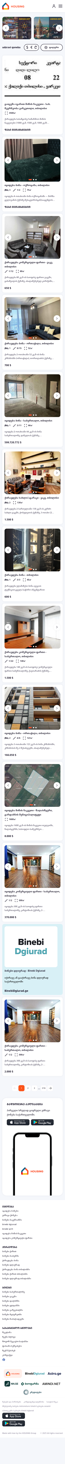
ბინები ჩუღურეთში (12, 1314)
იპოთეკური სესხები (11, 1411)
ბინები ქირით (9, 1251)
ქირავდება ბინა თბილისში (16, 1269)
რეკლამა (6, 1332)
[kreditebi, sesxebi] (32, 1392)
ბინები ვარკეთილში (12, 1310)
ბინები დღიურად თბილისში (16, 1278)
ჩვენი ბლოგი (9, 1337)
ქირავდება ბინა (10, 1260)
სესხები (40, 1406)
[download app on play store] (42, 1122)
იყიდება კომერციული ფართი (17, 1238)
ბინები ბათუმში (10, 1256)
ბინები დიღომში (10, 1301)
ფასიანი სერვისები (12, 1346)
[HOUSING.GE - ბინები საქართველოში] (13, 1373)
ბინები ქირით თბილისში (15, 1274)
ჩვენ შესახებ (9, 1350)
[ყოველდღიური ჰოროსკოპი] (54, 1373)
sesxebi (47, 1406)
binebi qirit (7, 1229)
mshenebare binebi (27, 1406)
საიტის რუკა (52, 1402)
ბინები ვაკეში (9, 1296)
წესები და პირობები (11, 1402)
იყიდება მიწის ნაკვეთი (14, 1233)
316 (44, 1088)
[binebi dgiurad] (35, 1373)
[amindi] (51, 1384)
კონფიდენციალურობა (34, 1402)
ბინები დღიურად (11, 1265)
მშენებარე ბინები (10, 1406)
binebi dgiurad (9, 1224)
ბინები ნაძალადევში (13, 1319)
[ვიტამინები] (30, 1384)
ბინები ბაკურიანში (12, 1220)
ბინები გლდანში (11, 1305)
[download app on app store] (18, 1122)
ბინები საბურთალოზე (13, 1292)
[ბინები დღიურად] (31, 946)
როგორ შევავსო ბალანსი (15, 1341)
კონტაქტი (7, 1355)
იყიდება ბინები (10, 1211)
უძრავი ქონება (10, 1215)
